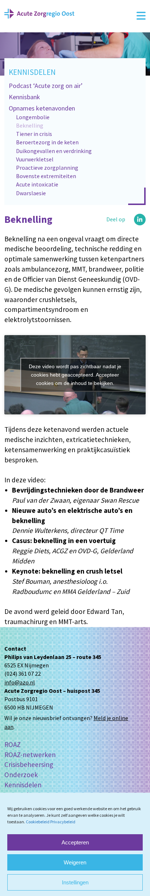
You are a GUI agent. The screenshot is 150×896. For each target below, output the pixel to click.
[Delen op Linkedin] (140, 219)
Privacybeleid (62, 821)
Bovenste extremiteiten (46, 176)
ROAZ (12, 744)
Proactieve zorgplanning (47, 167)
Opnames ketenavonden (42, 108)
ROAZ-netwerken (30, 754)
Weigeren (75, 862)
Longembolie (33, 117)
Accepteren (75, 842)
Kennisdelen (32, 72)
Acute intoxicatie (37, 184)
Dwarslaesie (31, 193)
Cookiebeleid (38, 821)
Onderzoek (21, 774)
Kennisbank (24, 97)
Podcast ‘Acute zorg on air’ (46, 85)
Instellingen (75, 882)
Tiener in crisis (34, 133)
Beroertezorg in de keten (47, 142)
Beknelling (29, 125)
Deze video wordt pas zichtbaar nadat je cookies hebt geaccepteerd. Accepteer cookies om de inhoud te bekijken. (75, 374)
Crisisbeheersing (28, 764)
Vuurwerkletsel (35, 159)
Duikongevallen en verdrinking (54, 150)
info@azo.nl (19, 682)
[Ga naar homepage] (39, 12)
